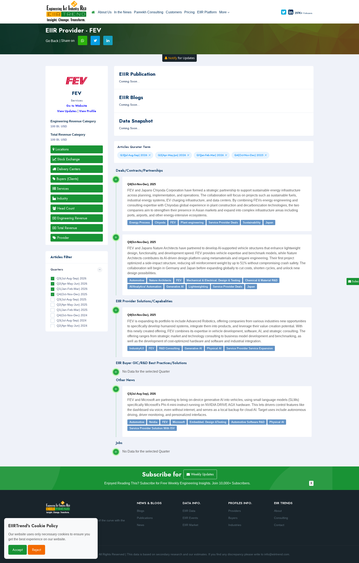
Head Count (65, 208)
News (140, 525)
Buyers (232, 518)
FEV (173, 222)
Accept (17, 549)
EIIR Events (190, 518)
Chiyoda (160, 222)
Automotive (136, 280)
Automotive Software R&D (247, 422)
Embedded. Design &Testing (208, 422)
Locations (61, 149)
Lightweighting (198, 286)
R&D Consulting (169, 348)
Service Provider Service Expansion (249, 348)
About (278, 510)
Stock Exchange (68, 159)
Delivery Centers (68, 169)
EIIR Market (190, 525)
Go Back (52, 41)
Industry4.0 (136, 348)
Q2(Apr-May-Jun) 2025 (72, 304)
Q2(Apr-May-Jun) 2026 (72, 283)
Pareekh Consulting (148, 12)
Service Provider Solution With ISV (152, 428)
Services (62, 188)
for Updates (181, 58)
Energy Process (139, 222)
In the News (123, 12)
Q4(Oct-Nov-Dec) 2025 (72, 294)
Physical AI (214, 348)
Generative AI (175, 286)
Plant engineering (192, 222)
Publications (145, 518)
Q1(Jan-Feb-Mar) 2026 (72, 288)
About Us (105, 12)
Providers (234, 510)
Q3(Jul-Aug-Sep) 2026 (71, 278)
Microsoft (179, 422)
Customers (174, 12)
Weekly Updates (202, 474)
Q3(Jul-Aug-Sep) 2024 (71, 320)
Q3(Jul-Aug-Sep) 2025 (71, 299)
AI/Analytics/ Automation (145, 286)
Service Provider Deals (223, 222)
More (223, 12)
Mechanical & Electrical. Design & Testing (213, 280)
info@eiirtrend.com (276, 554)
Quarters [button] (56, 269)
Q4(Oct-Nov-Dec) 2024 (72, 315)
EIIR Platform (207, 12)
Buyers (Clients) (67, 178)
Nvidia (153, 422)
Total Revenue (66, 228)
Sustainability (252, 222)
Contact (279, 525)
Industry (62, 198)
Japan (269, 222)
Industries (234, 525)
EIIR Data (189, 510)
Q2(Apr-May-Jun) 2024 (72, 325)
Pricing (189, 12)
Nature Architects (160, 280)
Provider (62, 237)
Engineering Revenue (71, 218)
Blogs (140, 510)
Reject (36, 549)
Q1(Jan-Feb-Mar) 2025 (72, 309)
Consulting (281, 518)
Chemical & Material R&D (261, 280)
